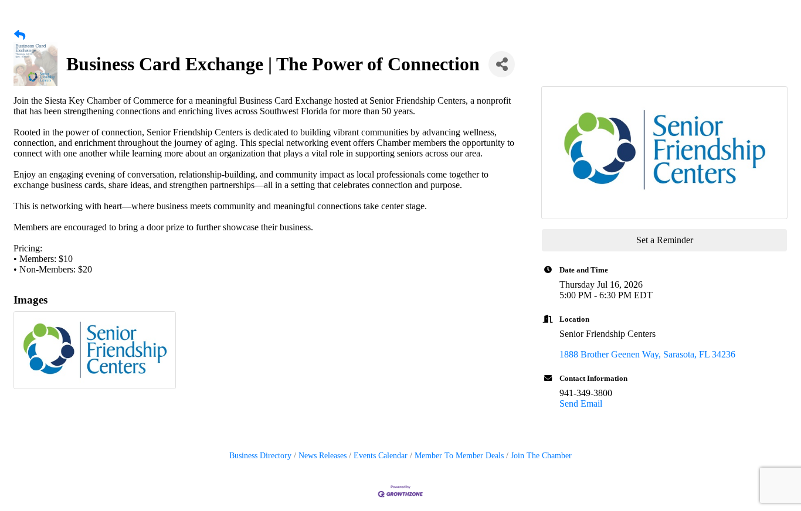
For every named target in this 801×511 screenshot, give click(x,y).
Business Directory (260, 455)
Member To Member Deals (459, 455)
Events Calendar (381, 455)
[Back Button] (19, 35)
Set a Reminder (664, 240)
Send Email (580, 403)
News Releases (322, 455)
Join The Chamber (541, 455)
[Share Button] (501, 64)
